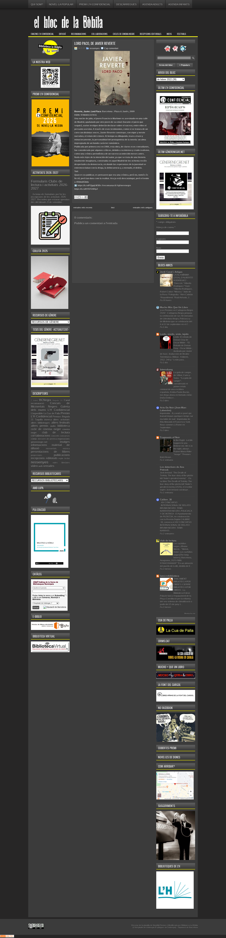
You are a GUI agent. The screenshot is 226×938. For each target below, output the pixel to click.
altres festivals (60, 422)
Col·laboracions (99, 34)
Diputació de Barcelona (188, 927)
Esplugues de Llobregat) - (166, 927)
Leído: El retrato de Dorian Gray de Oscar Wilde (183, 340)
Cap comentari (111, 48)
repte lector (64, 458)
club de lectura (56, 432)
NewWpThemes (160, 925)
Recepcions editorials (150, 34)
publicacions (62, 455)
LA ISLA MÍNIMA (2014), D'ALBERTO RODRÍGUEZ (183, 278)
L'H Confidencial (59, 409)
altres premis (39, 425)
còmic (34, 439)
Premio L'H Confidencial (50, 415)
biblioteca (64, 425)
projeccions (36, 455)
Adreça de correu (165, 227)
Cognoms (161, 239)
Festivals (181, 34)
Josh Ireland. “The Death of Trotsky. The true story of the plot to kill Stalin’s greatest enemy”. (176, 476)
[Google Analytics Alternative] (7, 936)
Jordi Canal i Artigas (171, 272)
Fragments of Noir (170, 437)
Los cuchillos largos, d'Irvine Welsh (181, 546)
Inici (112, 208)
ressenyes (39, 462)
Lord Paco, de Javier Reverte (94, 43)
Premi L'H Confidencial (94, 4)
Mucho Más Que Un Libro (174, 307)
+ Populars (184, 65)
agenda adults (152, 4)
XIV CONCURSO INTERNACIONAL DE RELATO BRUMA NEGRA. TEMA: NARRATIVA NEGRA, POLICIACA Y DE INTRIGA (176, 508)
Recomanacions (78, 34)
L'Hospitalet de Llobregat (144, 927)
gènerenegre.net (39, 442)
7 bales (34, 400)
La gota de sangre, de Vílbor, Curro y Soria (183, 375)
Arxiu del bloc (166, 65)
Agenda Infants (178, 4)
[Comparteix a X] (82, 197)
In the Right (179, 440)
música (66, 448)
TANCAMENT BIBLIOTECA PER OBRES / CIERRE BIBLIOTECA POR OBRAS (182, 584)
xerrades (48, 466)
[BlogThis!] (79, 197)
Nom (158, 248)
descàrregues (126, 4)
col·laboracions (40, 435)
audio (53, 426)
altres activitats (61, 419)
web (40, 466)
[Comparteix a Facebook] (86, 197)
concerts (55, 436)
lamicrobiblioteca (169, 576)
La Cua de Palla (52, 413)
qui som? (37, 4)
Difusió (62, 34)
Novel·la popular (61, 4)
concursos (65, 436)
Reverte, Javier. (82, 111)
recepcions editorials (44, 458)
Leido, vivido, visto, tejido (174, 334)
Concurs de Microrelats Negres (50, 405)
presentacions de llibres (50, 451)
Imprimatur (165, 413)
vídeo (34, 466)
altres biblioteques (40, 423)
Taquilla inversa (43, 419)
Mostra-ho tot (189, 613)
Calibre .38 (166, 499)
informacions (39, 445)
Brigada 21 (58, 400)
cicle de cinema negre (46, 429)
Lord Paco (96, 111)
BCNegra (45, 400)
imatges (65, 441)
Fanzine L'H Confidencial (42, 34)
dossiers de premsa (47, 439)
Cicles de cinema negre (124, 34)
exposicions (64, 439)
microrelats (51, 448)
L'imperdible (37, 413)
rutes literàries (61, 463)
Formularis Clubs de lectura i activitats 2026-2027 (49, 184)
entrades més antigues (143, 208)
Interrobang (166, 369)
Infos (169, 34)
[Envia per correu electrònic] (76, 197)
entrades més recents (82, 208)
